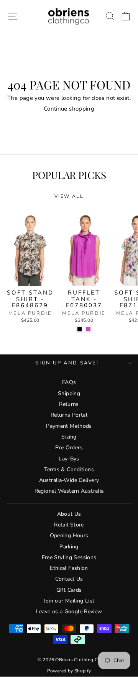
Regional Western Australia (69, 491)
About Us (69, 514)
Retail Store (69, 524)
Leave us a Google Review (69, 611)
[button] (126, 16)
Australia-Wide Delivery (69, 480)
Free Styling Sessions (69, 557)
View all (69, 196)
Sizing (68, 436)
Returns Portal (69, 415)
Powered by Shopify (69, 671)
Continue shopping (69, 109)
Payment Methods (69, 426)
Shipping (69, 393)
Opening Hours (69, 535)
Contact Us (69, 579)
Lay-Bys (69, 458)
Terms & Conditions (69, 469)
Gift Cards (69, 590)
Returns (69, 404)
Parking (69, 546)
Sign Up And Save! (67, 362)
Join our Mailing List (69, 600)
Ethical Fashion (69, 568)
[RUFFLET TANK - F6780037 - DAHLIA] (88, 329)
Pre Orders (69, 447)
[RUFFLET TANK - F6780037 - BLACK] (79, 329)
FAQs (69, 382)
